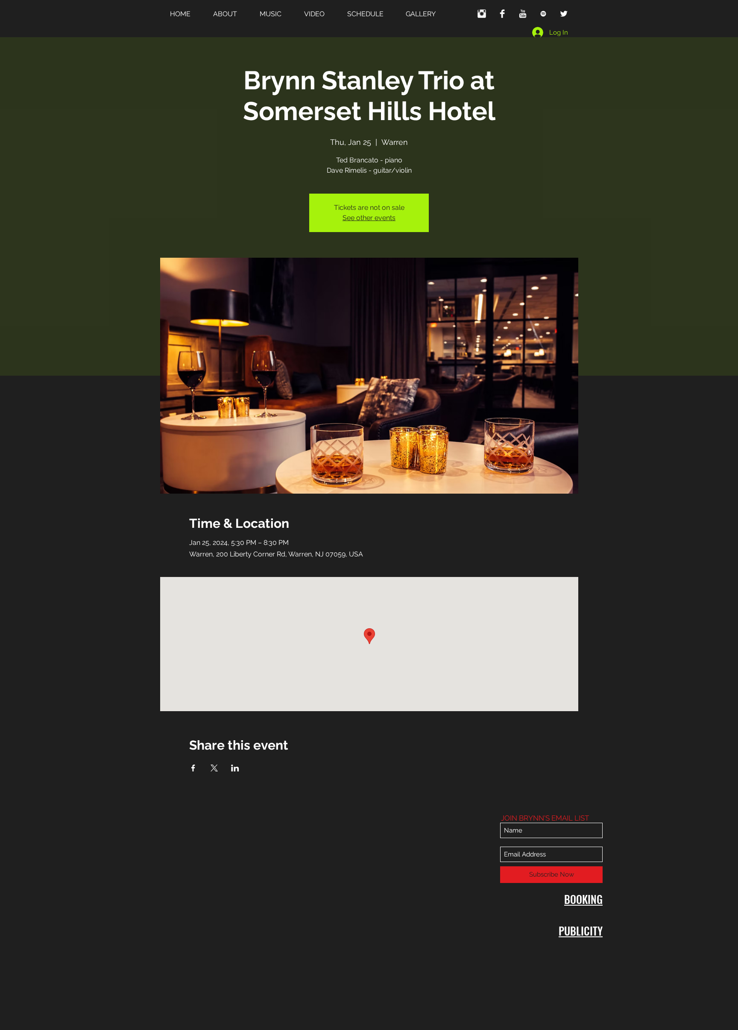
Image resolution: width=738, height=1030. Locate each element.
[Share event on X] (214, 768)
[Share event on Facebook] (193, 768)
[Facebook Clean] (502, 13)
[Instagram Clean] (481, 13)
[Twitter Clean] (563, 13)
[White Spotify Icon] (543, 13)
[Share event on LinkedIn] (235, 768)
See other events (369, 218)
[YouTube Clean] (522, 13)
